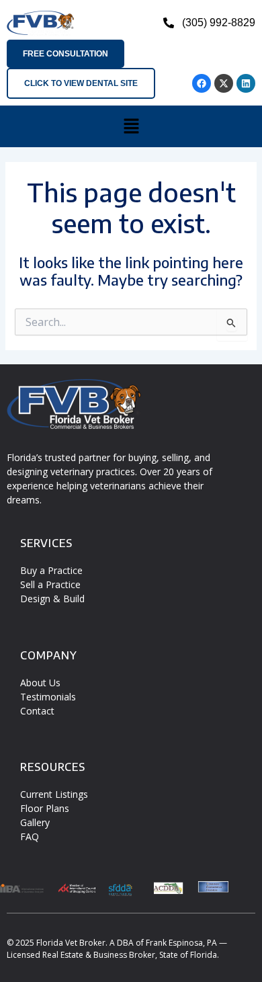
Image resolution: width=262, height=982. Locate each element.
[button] (131, 126)
